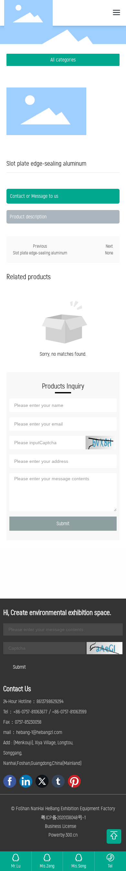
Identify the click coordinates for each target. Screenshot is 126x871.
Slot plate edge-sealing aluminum (40, 253)
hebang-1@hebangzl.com (39, 732)
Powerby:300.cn (63, 835)
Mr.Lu (15, 866)
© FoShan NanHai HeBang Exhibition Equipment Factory (63, 808)
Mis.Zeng (47, 866)
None (109, 253)
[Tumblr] (58, 781)
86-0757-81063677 (31, 712)
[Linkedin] (25, 781)
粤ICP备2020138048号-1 (63, 817)
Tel (110, 866)
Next (109, 246)
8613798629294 (50, 701)
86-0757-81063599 (70, 712)
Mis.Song (78, 866)
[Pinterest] (74, 781)
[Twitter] (42, 781)
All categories (63, 60)
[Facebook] (9, 781)
